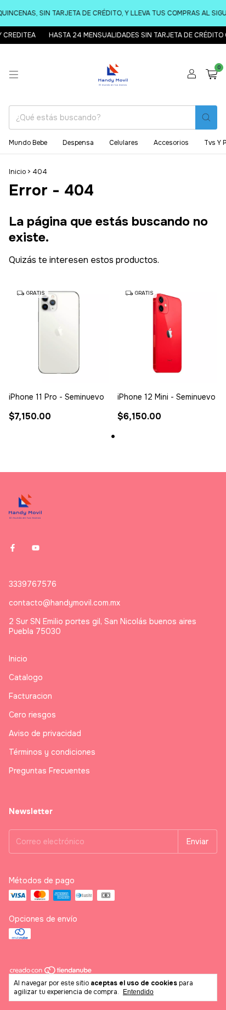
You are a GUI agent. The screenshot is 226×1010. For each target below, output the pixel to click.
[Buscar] (206, 117)
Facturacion (30, 696)
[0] (211, 75)
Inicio (17, 171)
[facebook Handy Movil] (12, 548)
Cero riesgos (32, 715)
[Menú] (14, 75)
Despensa (78, 142)
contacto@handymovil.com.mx (64, 603)
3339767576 (32, 584)
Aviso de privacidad (45, 733)
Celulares (123, 142)
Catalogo (26, 677)
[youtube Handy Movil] (35, 548)
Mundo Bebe (28, 142)
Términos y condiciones (52, 752)
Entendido (138, 992)
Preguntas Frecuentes (49, 771)
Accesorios (171, 142)
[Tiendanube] (51, 972)
